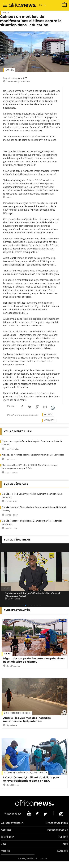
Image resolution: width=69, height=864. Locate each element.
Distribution (7, 837)
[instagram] (61, 814)
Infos (5, 13)
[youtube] (29, 814)
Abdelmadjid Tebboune (17, 713)
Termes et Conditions (56, 823)
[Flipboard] (45, 814)
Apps (65, 844)
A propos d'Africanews (13, 823)
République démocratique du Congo (25, 773)
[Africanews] (22, 5)
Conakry (49, 420)
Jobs (3, 844)
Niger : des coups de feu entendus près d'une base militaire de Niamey (34, 660)
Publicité (63, 837)
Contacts (6, 830)
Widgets (5, 851)
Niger (7, 654)
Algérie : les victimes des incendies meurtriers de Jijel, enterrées (33, 455)
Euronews (62, 851)
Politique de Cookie (57, 830)
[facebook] (53, 814)
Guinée (10, 70)
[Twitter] (37, 814)
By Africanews (10, 78)
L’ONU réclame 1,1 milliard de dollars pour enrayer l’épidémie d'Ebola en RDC (31, 779)
